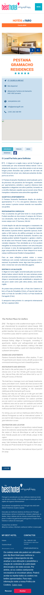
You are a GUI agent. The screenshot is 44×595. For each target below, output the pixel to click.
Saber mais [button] (17, 585)
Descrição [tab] (7, 149)
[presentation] (32, 50)
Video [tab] (28, 149)
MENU (39, 7)
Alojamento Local (8, 549)
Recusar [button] (8, 591)
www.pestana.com (14, 101)
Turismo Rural (6, 545)
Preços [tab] (19, 149)
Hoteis (4, 540)
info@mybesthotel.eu (31, 548)
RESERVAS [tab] (7, 153)
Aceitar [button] (23, 591)
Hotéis (18, 20)
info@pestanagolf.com (15, 107)
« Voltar (6, 468)
